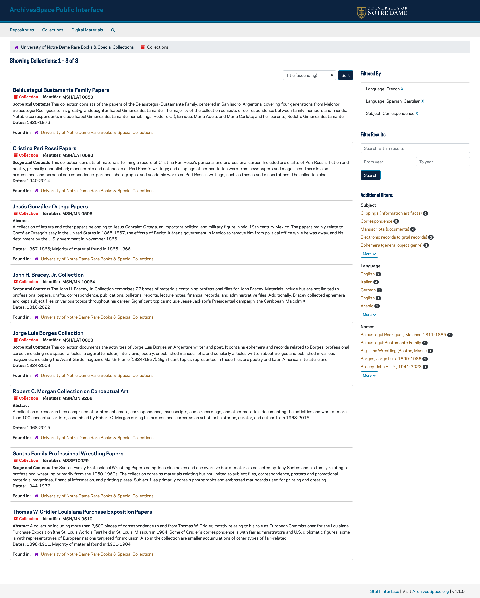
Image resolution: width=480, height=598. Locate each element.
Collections (53, 29)
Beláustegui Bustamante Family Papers (61, 89)
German (369, 289)
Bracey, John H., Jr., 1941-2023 (392, 366)
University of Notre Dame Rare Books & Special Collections (77, 47)
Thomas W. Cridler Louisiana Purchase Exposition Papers (82, 511)
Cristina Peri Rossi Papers (44, 147)
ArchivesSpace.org (430, 591)
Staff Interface (384, 591)
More (367, 253)
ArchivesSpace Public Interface (57, 9)
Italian (367, 281)
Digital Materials (87, 29)
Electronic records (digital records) (394, 237)
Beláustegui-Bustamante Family (391, 342)
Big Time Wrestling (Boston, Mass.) (394, 350)
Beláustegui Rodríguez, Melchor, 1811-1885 (404, 334)
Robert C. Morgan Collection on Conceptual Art (71, 390)
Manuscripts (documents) (385, 229)
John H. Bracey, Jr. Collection (48, 274)
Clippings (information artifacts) (392, 213)
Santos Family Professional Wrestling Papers (68, 453)
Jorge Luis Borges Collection (48, 332)
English (368, 273)
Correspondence (377, 221)
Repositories (22, 29)
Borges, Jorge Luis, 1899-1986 (391, 358)
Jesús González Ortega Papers (50, 206)
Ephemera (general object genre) (392, 245)
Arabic (367, 305)
